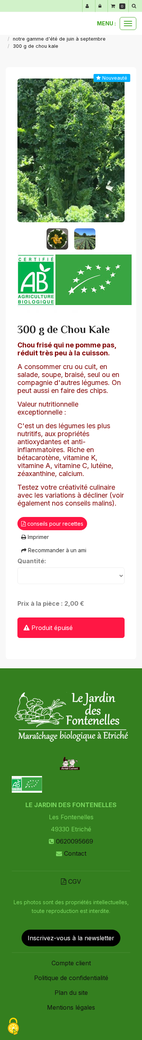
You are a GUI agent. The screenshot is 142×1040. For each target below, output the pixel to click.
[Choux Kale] (71, 150)
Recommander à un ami (56, 550)
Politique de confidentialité (71, 978)
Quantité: (31, 561)
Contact (75, 853)
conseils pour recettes (54, 523)
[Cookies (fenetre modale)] (13, 1027)
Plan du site (71, 992)
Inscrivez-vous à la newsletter (71, 938)
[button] (135, 6)
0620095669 (74, 841)
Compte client (71, 963)
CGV (73, 881)
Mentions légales (71, 1007)
